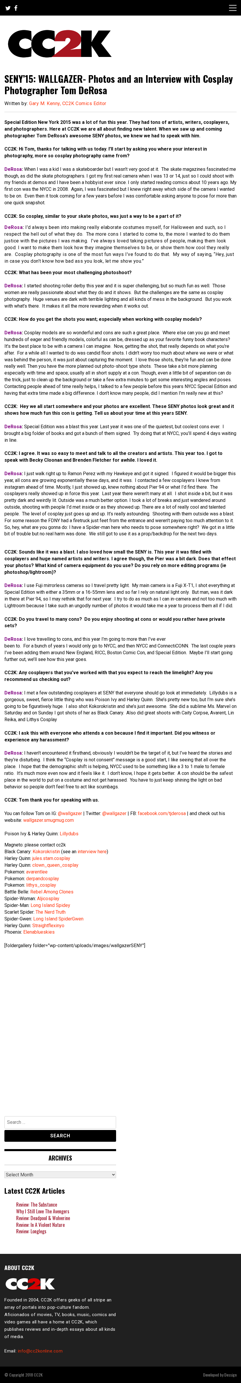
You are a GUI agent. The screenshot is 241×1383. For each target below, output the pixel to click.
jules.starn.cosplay (51, 858)
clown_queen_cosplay (55, 865)
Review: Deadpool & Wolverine (43, 1218)
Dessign (230, 1375)
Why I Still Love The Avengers (42, 1211)
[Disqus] (120, 1029)
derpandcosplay (42, 878)
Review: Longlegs (31, 1231)
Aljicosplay (48, 898)
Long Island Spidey (50, 905)
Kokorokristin (46, 851)
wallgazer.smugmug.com (48, 820)
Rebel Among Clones (51, 892)
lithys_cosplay (41, 885)
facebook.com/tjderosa (162, 813)
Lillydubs (69, 833)
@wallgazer (70, 813)
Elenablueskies (39, 932)
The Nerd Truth (51, 912)
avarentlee (37, 872)
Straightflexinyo (48, 925)
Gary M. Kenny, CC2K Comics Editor (67, 103)
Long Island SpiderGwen (58, 919)
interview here (92, 851)
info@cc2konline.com (40, 1351)
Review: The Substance (36, 1204)
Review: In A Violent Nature (40, 1224)
